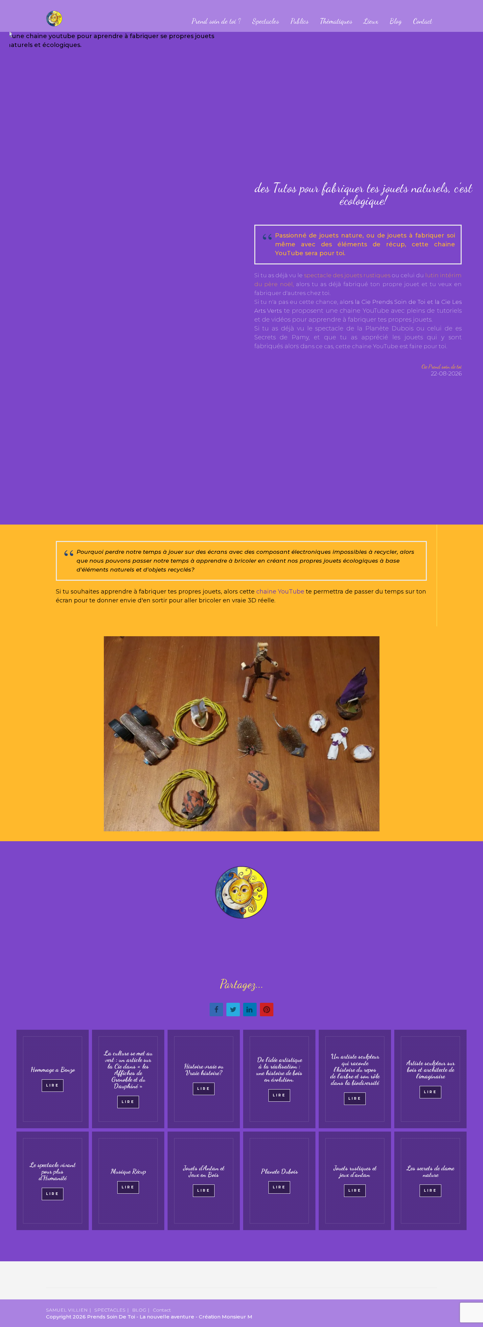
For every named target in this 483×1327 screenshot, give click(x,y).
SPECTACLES (110, 1310)
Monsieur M (237, 1317)
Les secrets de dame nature (430, 1171)
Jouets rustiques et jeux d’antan (355, 1171)
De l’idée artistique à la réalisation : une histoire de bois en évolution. (279, 1069)
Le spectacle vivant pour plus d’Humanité (53, 1171)
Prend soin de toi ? (216, 21)
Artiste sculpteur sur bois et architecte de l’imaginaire (430, 1069)
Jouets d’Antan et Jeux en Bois (203, 1171)
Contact (422, 21)
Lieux (371, 21)
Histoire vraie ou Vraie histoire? (203, 1069)
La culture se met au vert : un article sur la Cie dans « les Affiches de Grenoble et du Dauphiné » (128, 1069)
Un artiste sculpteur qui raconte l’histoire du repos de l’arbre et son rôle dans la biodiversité (355, 1069)
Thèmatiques (336, 21)
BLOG (139, 1310)
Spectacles (265, 21)
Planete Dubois (279, 1171)
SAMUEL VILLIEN (67, 1310)
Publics (299, 21)
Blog (396, 21)
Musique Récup (128, 1171)
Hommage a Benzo (53, 1069)
